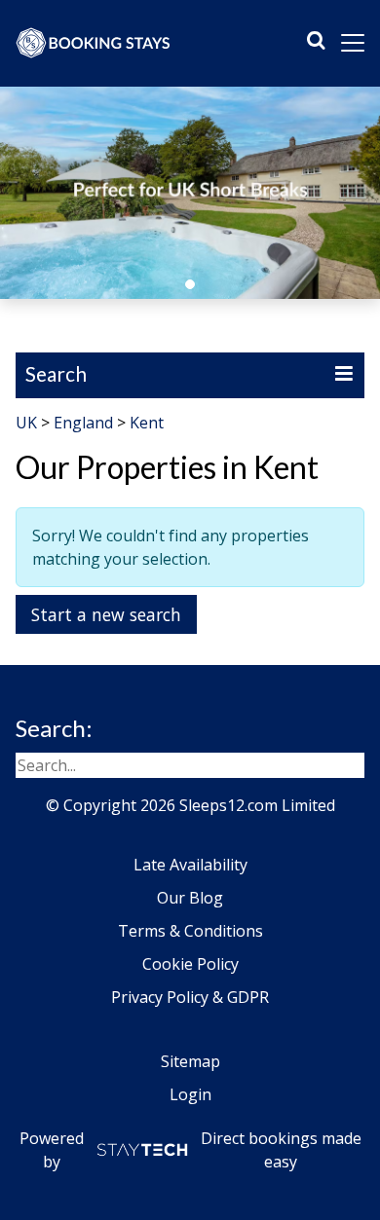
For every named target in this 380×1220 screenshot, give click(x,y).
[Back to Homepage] (93, 42)
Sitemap (190, 1061)
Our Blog (190, 897)
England (83, 422)
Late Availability (190, 864)
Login (190, 1094)
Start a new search (106, 614)
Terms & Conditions (190, 931)
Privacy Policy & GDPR (190, 997)
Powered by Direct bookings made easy (190, 1150)
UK (26, 422)
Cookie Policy (190, 964)
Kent (147, 422)
